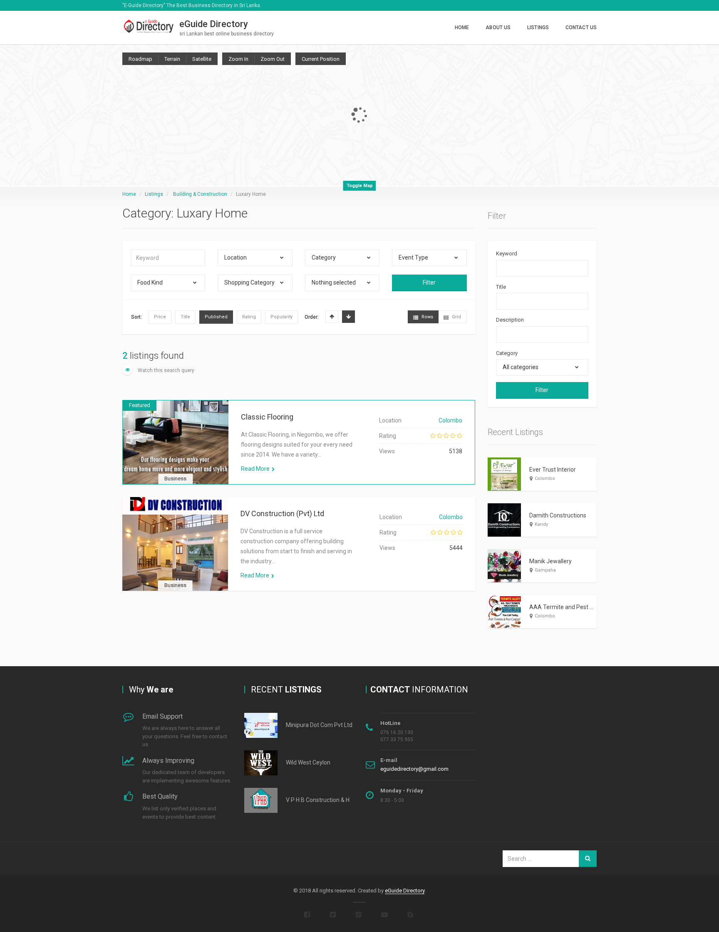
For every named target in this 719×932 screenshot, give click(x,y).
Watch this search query (165, 370)
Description (510, 320)
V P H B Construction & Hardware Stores (338, 800)
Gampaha (545, 570)
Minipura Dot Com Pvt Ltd (319, 725)
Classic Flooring (267, 416)
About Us (498, 27)
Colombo (450, 420)
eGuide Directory (404, 890)
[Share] (135, 453)
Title (501, 287)
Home (462, 27)
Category (507, 353)
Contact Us (581, 27)
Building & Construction (200, 194)
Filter (429, 282)
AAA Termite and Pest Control (569, 607)
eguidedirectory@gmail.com (414, 769)
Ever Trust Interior (552, 469)
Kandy (541, 524)
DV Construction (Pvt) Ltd (282, 513)
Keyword (506, 253)
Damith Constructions (557, 515)
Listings (538, 27)
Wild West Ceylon (308, 762)
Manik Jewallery (550, 561)
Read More (255, 468)
